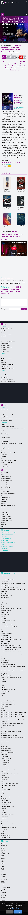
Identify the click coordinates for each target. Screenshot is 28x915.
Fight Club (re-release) (6, 624)
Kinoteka (3, 507)
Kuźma (2, 685)
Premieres (7, 324)
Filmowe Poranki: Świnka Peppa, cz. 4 (10, 626)
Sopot (2, 884)
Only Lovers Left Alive (6, 748)
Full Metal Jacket (5, 635)
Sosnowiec (3, 886)
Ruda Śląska (4, 879)
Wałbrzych (3, 895)
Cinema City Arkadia (6, 476)
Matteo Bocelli (18, 108)
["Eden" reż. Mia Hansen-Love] (7, 219)
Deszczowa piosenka (6, 610)
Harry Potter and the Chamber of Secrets (11, 647)
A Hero (2, 578)
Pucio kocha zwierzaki (6, 347)
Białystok (3, 843)
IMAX (2, 495)
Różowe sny (4, 771)
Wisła (2, 526)
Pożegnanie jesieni (5, 760)
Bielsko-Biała (4, 845)
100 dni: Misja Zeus (5, 449)
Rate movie (8, 164)
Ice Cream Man (4, 375)
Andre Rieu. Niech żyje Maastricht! (9, 587)
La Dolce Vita (4, 693)
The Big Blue (4, 798)
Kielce (2, 866)
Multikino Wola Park (6, 518)
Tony (2, 445)
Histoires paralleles (5, 357)
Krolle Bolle (3, 336)
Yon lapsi (3, 432)
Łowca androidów (5, 837)
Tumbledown (7, 189)
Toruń (2, 891)
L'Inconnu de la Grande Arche (8, 689)
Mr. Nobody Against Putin (7, 725)
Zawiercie (3, 900)
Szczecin (3, 889)
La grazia (3, 695)
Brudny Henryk (4, 601)
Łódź (2, 871)
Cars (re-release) (5, 430)
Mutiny (2, 332)
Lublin (2, 869)
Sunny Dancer (4, 416)
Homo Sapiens (4, 658)
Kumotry (3, 683)
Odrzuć (9, 912)
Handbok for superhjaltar (7, 462)
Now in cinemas (9, 573)
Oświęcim (3, 874)
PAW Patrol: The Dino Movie (8, 381)
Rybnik (2, 881)
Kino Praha (3, 501)
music (20, 100)
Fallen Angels (4, 618)
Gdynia (2, 860)
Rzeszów (3, 882)
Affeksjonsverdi (4, 581)
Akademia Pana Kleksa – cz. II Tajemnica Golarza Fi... (14, 583)
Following (3, 632)
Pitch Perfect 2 (7, 207)
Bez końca (3, 451)
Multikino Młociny (5, 513)
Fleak (2, 630)
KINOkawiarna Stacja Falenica (8, 505)
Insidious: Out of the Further (8, 341)
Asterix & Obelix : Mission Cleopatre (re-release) (12, 428)
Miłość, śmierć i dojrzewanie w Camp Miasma (12, 723)
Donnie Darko (4, 612)
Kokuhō (3, 679)
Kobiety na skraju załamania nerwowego (11, 677)
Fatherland (3, 622)
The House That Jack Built (7, 806)
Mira (2, 435)
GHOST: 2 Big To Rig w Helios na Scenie (11, 639)
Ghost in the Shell (5, 643)
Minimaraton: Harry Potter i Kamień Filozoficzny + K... (14, 714)
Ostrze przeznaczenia (6, 750)
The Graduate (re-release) (7, 426)
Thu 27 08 (10, 57)
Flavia (2, 355)
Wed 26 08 (7, 57)
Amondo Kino (4, 472)
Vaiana (2, 831)
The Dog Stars (4, 411)
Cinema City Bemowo (6, 478)
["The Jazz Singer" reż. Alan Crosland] (20, 201)
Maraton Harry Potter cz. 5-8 (8, 704)
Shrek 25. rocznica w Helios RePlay (9, 783)
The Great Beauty (5, 804)
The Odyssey (5, 540)
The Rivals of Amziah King (7, 368)
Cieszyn (3, 850)
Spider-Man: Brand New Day (9, 532)
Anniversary (3, 593)
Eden (7, 225)
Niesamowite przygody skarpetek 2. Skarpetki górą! (13, 737)
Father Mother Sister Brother (8, 620)
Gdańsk (3, 858)
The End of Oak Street (6, 359)
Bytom (2, 848)
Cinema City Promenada (7, 486)
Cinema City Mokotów (6, 484)
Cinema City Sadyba (6, 487)
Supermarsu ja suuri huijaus (7, 364)
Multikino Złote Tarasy (6, 520)
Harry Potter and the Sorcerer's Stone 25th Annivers (14, 413)
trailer (24, 42)
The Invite (3, 810)
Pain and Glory (4, 754)
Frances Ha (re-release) (6, 334)
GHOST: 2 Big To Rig (6, 637)
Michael (3, 710)
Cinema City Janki (5, 482)
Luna (2, 511)
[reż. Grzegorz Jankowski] (21, 183)
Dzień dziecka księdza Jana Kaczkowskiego (11, 452)
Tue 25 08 (3, 57)
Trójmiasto (3, 892)
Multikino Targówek (6, 516)
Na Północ (3, 729)
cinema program (8, 42)
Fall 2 (2, 439)
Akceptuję (17, 912)
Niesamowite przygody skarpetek (9, 735)
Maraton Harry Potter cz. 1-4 (8, 702)
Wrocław (3, 897)
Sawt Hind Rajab (5, 777)
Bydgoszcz (3, 847)
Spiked (2, 787)
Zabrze (2, 899)
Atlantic (3, 474)
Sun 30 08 (21, 57)
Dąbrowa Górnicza (5, 853)
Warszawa (3, 894)
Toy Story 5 (4, 829)
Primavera (3, 349)
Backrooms (3, 599)
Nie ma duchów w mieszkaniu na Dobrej (11, 731)
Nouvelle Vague (5, 343)
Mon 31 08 (24, 57)
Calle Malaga (4, 603)
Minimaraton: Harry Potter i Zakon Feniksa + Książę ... (14, 720)
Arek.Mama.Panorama (6, 328)
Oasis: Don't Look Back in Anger (9, 460)
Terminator (3, 795)
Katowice (3, 865)
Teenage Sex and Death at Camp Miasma (11, 443)
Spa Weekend (4, 441)
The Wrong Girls (5, 351)
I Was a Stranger (5, 433)
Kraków (3, 868)
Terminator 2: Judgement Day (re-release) (11, 418)
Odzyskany (3, 362)
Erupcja (3, 616)
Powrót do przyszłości (6, 758)
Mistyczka (3, 456)
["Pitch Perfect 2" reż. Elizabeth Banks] (7, 201)
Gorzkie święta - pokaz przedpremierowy (11, 645)
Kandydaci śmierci (5, 377)
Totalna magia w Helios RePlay (8, 827)
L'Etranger (3, 687)
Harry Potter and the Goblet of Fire (9, 649)
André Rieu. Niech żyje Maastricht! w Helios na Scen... (14, 589)
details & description (17, 42)
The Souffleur (4, 818)
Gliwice (2, 861)
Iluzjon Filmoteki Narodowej (8, 493)
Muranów (3, 522)
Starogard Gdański (5, 887)
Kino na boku (4, 499)
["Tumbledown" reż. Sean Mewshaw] (7, 183)
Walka (2, 833)
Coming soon (8, 405)
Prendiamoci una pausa (6, 420)
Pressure (3, 458)
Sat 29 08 (17, 57)
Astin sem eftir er (5, 597)
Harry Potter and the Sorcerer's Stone (10, 653)
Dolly (2, 360)
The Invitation (4, 808)
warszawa (12, 2)
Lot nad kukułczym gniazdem (8, 701)
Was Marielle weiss (5, 345)
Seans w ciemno (5, 779)
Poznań (3, 876)
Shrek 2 (2, 781)
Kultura (2, 509)
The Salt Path (4, 816)
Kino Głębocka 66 (5, 497)
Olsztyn (3, 873)
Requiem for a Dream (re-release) (9, 770)
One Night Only (4, 366)
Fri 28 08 (14, 57)
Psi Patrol (4, 536)
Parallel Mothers (5, 756)
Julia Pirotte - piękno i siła (7, 415)
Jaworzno (3, 863)
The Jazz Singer (20, 207)
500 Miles (3, 424)
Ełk (1, 856)
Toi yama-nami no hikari (7, 379)
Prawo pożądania (5, 762)
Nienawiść (3, 733)
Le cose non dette (5, 699)
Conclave (3, 606)
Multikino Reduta (5, 514)
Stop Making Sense (5, 789)
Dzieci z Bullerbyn (5, 614)
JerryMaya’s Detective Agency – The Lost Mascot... (13, 670)
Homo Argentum (5, 374)
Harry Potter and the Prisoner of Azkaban (11, 651)
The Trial (3, 820)
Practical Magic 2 (5, 464)
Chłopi (2, 605)
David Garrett (20, 107)
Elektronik (3, 489)
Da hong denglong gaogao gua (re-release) (11, 608)
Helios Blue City (5, 491)
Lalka (2, 697)
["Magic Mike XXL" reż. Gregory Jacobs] (21, 219)
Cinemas (6, 470)
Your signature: (5, 308)
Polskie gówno (20, 189)
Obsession (3, 743)
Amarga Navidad (5, 409)
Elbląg (2, 855)
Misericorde (4, 721)
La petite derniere (5, 437)
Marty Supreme (5, 706)
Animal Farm (4, 591)
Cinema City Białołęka (6, 480)
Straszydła (5, 550)
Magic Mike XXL (20, 225)
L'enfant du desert (5, 338)
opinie (1, 43)
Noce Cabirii (4, 739)
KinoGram (3, 503)
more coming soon (6, 466)
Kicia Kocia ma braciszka (7, 676)
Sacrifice (3, 330)
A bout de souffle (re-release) (8, 372)
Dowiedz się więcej (15, 908)
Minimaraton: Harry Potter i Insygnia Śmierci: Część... (14, 712)
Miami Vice (3, 708)
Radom (2, 878)
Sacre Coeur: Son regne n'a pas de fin (10, 773)
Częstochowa (4, 852)
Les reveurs (3, 340)
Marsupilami (4, 454)
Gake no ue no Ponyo (6, 641)
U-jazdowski (4, 524)
